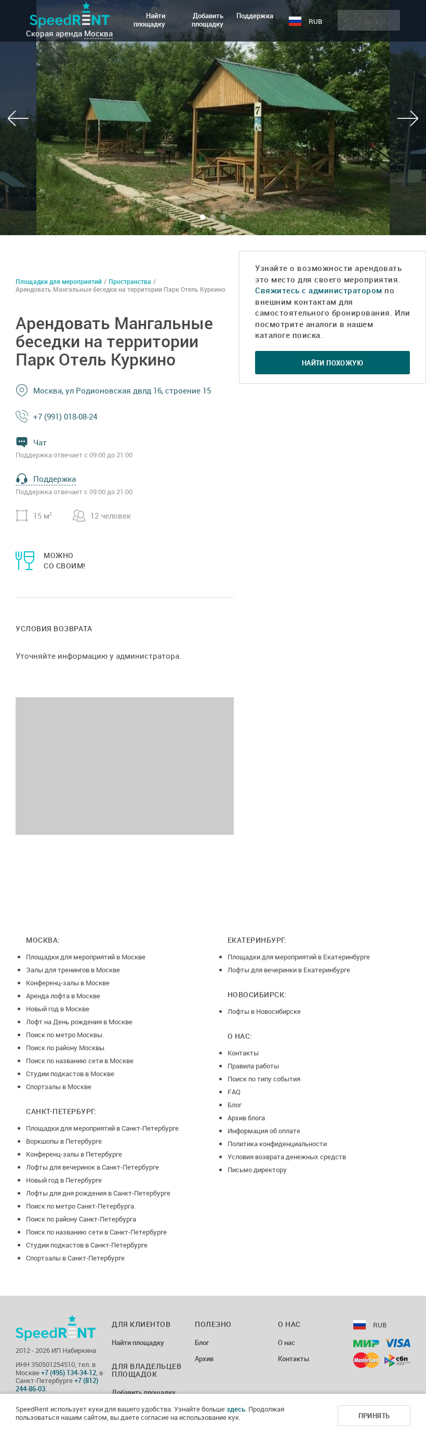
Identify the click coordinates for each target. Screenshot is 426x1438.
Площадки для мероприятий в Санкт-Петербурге (102, 1128)
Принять (374, 1415)
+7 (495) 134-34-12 (68, 1372)
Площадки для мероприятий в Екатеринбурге (299, 956)
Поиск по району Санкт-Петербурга (81, 1219)
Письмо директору (257, 1169)
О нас (286, 1343)
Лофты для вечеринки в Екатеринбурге (289, 969)
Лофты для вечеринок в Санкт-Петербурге (92, 1167)
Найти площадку (149, 20)
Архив (204, 1359)
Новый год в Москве (57, 1008)
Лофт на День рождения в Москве (79, 1021)
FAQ (234, 1091)
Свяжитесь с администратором (318, 290)
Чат (40, 442)
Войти (374, 20)
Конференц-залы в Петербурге (74, 1154)
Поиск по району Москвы (65, 1047)
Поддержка (254, 15)
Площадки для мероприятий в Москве (85, 956)
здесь (236, 1409)
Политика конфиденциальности (277, 1143)
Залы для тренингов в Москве (73, 969)
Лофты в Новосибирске (264, 1011)
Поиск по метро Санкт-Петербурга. (81, 1206)
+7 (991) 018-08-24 (65, 416)
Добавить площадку (207, 20)
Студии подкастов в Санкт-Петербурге (87, 1245)
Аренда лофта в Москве (63, 995)
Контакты (243, 1052)
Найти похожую (332, 363)
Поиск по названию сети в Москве (80, 1060)
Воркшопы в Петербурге (64, 1141)
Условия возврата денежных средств (287, 1156)
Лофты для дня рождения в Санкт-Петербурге (98, 1193)
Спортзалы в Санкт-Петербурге (75, 1258)
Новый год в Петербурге (64, 1180)
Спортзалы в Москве (58, 1086)
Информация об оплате (264, 1130)
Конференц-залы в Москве (68, 982)
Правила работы (253, 1065)
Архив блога (246, 1117)
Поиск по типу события (264, 1078)
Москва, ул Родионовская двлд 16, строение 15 (122, 390)
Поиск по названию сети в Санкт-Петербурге (96, 1232)
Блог (235, 1104)
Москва (98, 33)
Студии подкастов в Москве (70, 1073)
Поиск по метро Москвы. (65, 1034)
